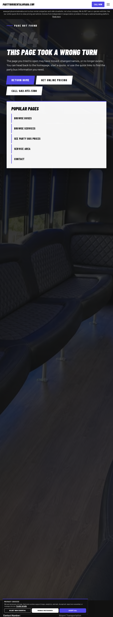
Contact (19, 159)
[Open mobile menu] (108, 4)
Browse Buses (23, 118)
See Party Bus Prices (27, 138)
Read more (56, 16)
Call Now (98, 4)
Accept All (73, 610)
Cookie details (21, 606)
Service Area (22, 148)
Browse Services (24, 128)
